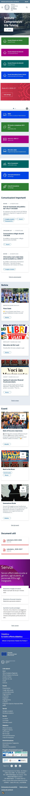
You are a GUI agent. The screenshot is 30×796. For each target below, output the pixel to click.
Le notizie (5, 719)
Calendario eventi (7, 722)
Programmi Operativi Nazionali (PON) (13, 704)
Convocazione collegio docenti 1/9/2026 (13, 234)
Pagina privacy (24, 787)
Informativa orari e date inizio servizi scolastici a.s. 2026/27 (13, 258)
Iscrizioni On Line (7, 679)
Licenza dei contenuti (7, 790)
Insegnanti (5, 698)
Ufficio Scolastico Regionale (10, 673)
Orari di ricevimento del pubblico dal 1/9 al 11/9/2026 (14, 207)
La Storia (5, 702)
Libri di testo (6, 732)
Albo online (6, 745)
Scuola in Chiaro (7, 677)
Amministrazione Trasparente (11, 743)
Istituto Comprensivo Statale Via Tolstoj (14, 641)
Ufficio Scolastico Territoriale (10, 675)
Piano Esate (7, 308)
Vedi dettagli (6, 95)
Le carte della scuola (8, 692)
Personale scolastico (8, 713)
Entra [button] (9, 30)
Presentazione (6, 688)
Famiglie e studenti (8, 711)
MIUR (4, 671)
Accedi (26, 1)
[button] (15, 755)
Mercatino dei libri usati (11, 345)
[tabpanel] (15, 95)
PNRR (4, 705)
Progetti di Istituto (8, 730)
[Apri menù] (2, 7)
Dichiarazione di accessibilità (9, 787)
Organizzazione (7, 694)
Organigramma (7, 700)
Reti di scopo (6, 734)
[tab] (13, 108)
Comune (5, 683)
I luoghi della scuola (8, 690)
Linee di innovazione (8, 737)
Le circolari (5, 720)
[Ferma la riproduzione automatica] (27, 108)
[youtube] (20, 766)
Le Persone (6, 696)
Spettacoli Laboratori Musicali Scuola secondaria (13, 381)
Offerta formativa (7, 728)
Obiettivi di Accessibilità (9, 747)
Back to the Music (9, 469)
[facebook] (11, 766)
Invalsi (4, 681)
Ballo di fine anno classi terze (12, 430)
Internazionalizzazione (9, 736)
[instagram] (15, 766)
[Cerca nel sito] (27, 7)
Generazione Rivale (9, 503)
